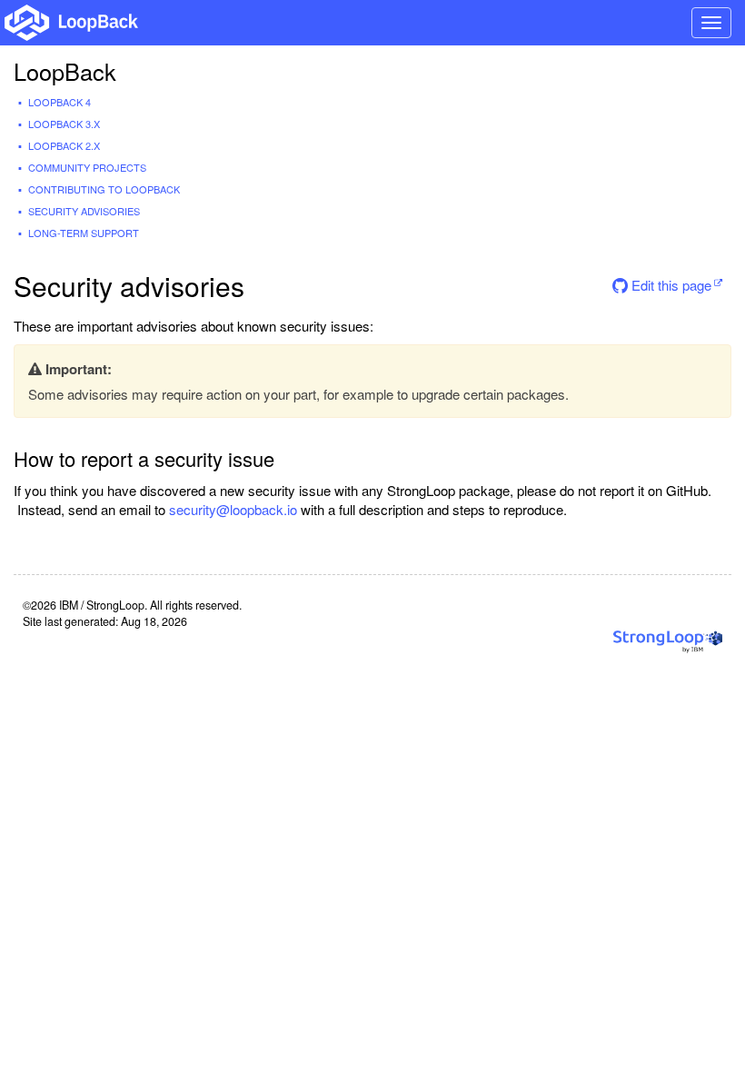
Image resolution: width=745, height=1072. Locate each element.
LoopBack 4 (59, 101)
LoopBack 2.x (64, 145)
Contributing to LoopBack (104, 189)
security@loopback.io (233, 509)
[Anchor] (288, 458)
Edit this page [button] (669, 284)
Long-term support (83, 232)
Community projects (87, 167)
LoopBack (65, 71)
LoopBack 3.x (64, 123)
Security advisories (84, 210)
